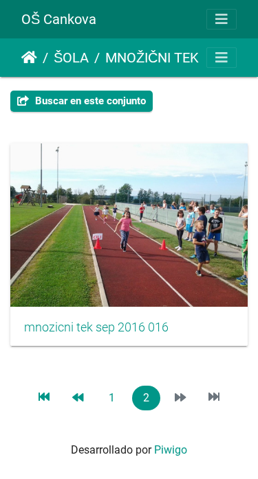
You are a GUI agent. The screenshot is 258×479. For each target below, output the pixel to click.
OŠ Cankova (58, 19)
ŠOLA (71, 57)
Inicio (29, 57)
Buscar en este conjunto (89, 101)
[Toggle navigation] (221, 19)
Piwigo (170, 449)
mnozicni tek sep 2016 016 (96, 327)
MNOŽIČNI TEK (152, 57)
